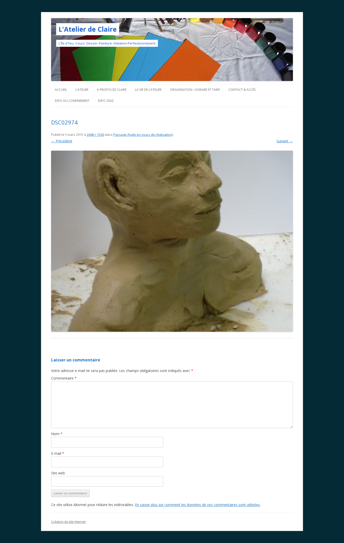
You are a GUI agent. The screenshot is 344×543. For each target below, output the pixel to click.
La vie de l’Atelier (148, 90)
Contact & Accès (242, 90)
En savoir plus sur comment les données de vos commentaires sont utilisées (197, 504)
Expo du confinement (72, 101)
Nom (56, 433)
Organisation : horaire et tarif (195, 90)
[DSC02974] (172, 241)
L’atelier (82, 90)
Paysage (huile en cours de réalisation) (143, 134)
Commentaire (64, 378)
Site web (58, 473)
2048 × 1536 (95, 134)
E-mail (57, 453)
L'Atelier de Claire (88, 29)
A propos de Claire (111, 90)
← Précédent (61, 141)
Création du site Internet (68, 522)
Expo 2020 (105, 101)
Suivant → (285, 141)
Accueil (61, 90)
